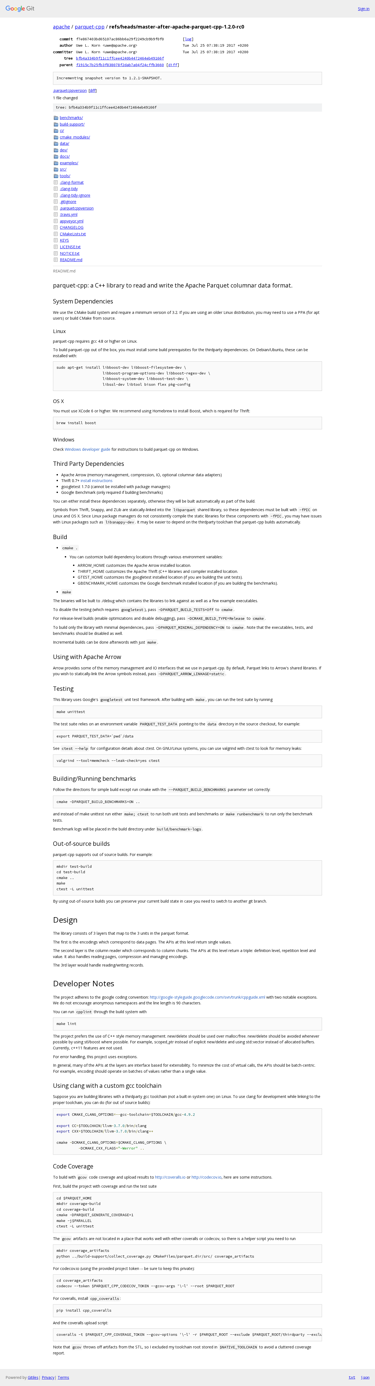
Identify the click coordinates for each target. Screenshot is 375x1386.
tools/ (65, 175)
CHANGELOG (71, 227)
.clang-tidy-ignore (75, 195)
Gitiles (33, 1377)
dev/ (64, 150)
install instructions (97, 480)
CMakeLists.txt (73, 233)
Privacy (48, 1377)
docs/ (65, 156)
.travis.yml (68, 214)
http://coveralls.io (170, 1177)
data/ (64, 143)
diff (172, 64)
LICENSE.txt (70, 246)
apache (61, 26)
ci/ (62, 130)
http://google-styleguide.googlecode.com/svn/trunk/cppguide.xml (207, 997)
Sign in (364, 8)
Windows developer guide (87, 449)
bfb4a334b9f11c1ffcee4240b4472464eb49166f (120, 58)
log (188, 38)
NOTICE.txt (70, 253)
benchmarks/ (71, 117)
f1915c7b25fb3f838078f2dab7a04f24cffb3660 (120, 64)
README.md (71, 259)
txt (352, 1377)
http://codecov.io (207, 1177)
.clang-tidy (69, 188)
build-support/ (72, 124)
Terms (63, 1377)
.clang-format (72, 182)
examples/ (69, 162)
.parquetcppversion (70, 90)
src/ (63, 169)
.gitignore (68, 201)
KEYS (64, 240)
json (365, 1377)
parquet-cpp (90, 26)
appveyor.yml (71, 221)
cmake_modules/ (75, 137)
